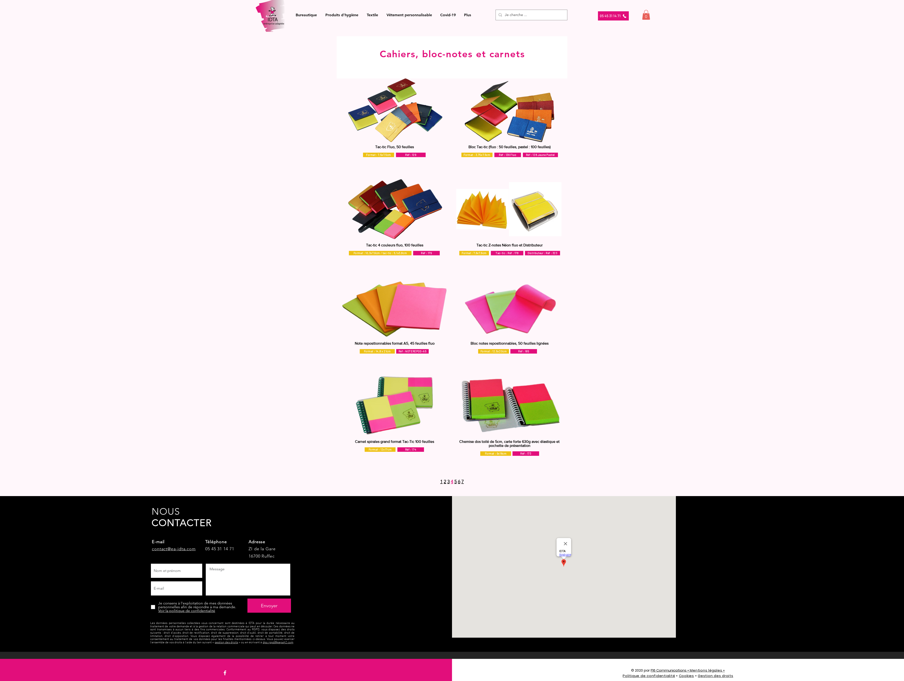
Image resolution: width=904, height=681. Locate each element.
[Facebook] (225, 673)
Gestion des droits (715, 675)
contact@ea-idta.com (174, 548)
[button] (306, 15)
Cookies (686, 675)
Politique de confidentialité (649, 675)
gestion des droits (226, 642)
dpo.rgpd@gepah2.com (278, 642)
